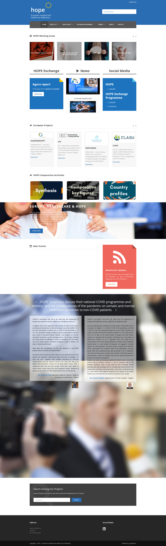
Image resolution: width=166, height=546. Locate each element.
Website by (125, 543)
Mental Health (69, 53)
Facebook (112, 106)
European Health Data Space (124, 53)
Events (111, 24)
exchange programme (78, 221)
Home (44, 24)
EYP (32, 142)
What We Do (67, 24)
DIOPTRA (116, 150)
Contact (121, 24)
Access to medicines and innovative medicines (42, 53)
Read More (34, 158)
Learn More (36, 231)
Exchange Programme (84, 24)
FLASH (88, 145)
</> (132, 543)
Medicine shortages (97, 53)
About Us (53, 24)
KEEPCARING (63, 148)
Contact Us (132, 2)
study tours (51, 224)
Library (100, 24)
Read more (38, 94)
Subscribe (111, 284)
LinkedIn (112, 89)
